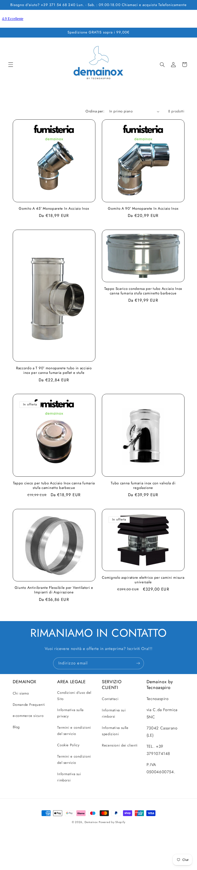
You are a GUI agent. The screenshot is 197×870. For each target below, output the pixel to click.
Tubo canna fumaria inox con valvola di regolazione (143, 485)
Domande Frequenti (29, 704)
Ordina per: (95, 111)
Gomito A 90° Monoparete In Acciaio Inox (143, 208)
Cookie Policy (68, 745)
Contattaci (110, 698)
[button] (10, 64)
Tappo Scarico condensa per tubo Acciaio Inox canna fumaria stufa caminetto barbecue (143, 291)
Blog (16, 727)
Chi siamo (21, 693)
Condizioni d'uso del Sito (74, 695)
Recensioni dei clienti (120, 745)
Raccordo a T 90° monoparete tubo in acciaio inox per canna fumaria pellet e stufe (54, 370)
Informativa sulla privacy (70, 713)
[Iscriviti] (138, 663)
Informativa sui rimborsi (69, 777)
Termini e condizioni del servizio (74, 730)
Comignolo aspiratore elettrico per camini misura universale (143, 579)
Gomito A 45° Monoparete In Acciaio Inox (54, 208)
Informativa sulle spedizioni (115, 731)
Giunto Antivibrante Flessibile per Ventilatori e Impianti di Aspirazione (54, 590)
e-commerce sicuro (28, 715)
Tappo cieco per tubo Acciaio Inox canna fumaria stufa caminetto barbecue (54, 485)
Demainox (91, 822)
